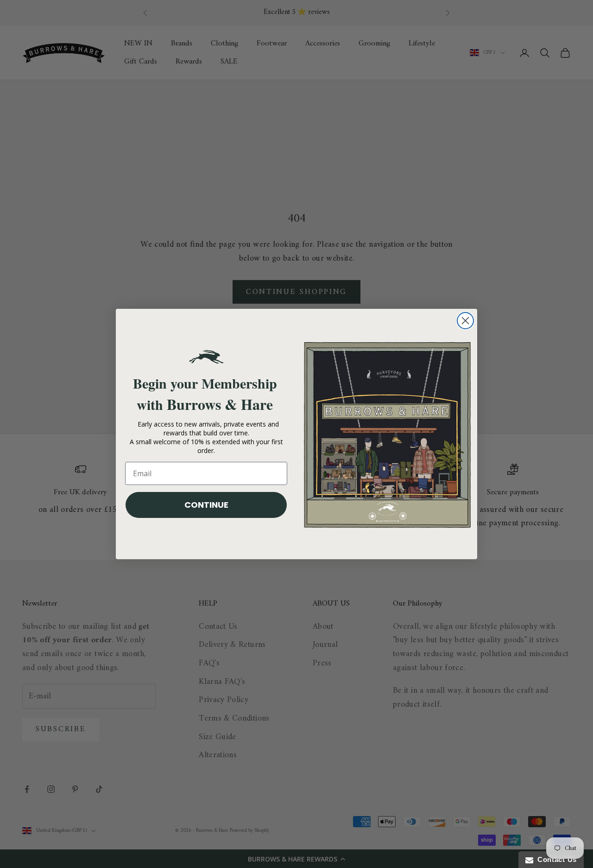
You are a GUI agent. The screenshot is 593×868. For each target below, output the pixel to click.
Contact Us (555, 859)
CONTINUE (206, 505)
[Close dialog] (465, 321)
